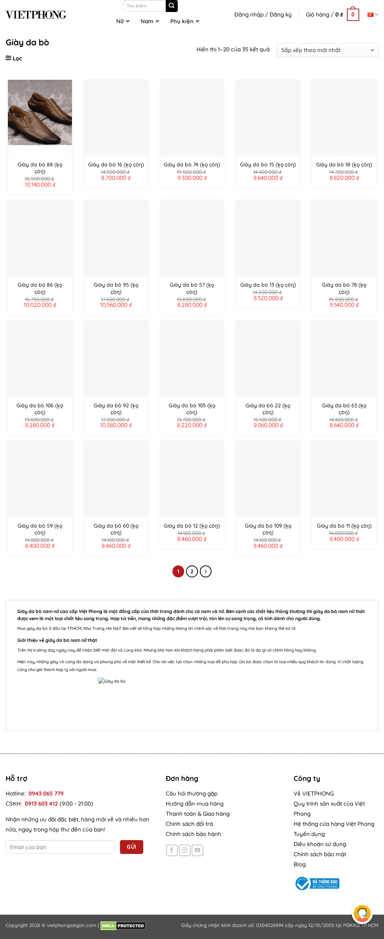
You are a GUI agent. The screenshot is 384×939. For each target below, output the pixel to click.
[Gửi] (172, 6)
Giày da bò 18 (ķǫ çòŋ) (344, 164)
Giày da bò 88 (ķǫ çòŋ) (40, 168)
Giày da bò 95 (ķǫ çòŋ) (116, 288)
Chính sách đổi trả (189, 823)
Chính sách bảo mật (320, 854)
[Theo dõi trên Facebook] (172, 850)
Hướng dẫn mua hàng (195, 803)
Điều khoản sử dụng (320, 844)
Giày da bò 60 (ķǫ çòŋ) (116, 529)
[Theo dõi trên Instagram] (184, 850)
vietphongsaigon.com (71, 925)
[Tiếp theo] (206, 571)
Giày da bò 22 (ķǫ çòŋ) (268, 409)
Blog (300, 864)
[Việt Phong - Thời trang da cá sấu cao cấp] (36, 14)
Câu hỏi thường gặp (192, 793)
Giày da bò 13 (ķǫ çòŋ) (268, 284)
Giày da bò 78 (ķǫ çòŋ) (344, 288)
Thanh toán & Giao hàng (198, 813)
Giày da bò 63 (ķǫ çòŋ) (344, 409)
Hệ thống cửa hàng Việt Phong (334, 823)
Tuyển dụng (309, 833)
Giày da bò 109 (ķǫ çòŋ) (268, 529)
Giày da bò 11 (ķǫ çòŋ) (344, 525)
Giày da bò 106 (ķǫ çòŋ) (39, 409)
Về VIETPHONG (314, 793)
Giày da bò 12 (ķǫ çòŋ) (192, 525)
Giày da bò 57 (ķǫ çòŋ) (192, 288)
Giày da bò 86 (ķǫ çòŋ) (40, 288)
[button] (332, 14)
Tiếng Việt (373, 14)
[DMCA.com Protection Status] (123, 925)
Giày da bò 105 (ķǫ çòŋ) (192, 409)
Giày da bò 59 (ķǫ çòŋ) (40, 529)
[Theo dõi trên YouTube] (197, 850)
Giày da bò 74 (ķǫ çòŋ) (192, 164)
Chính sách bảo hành (193, 833)
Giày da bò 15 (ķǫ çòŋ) (268, 164)
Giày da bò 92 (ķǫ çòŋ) (116, 409)
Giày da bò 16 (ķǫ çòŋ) (116, 164)
